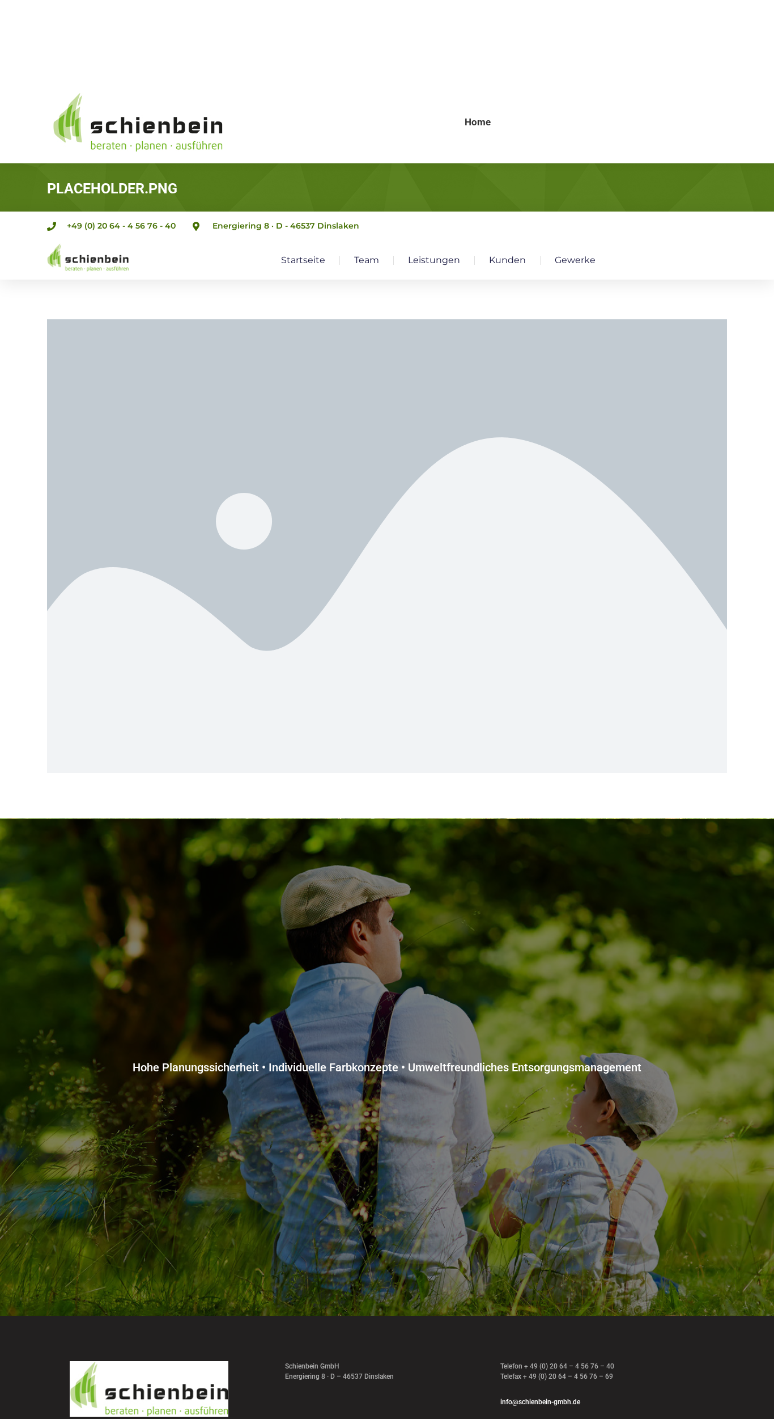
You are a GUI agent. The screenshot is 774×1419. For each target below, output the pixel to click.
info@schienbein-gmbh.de (540, 1402)
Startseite (303, 260)
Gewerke (575, 260)
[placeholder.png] (387, 546)
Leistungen (434, 260)
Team (366, 260)
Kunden (507, 260)
